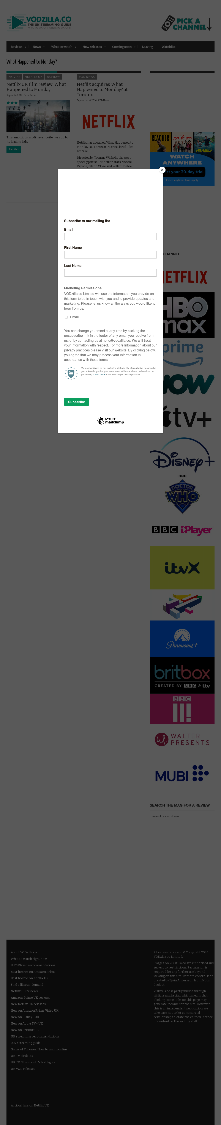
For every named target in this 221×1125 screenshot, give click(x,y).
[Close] (162, 170)
